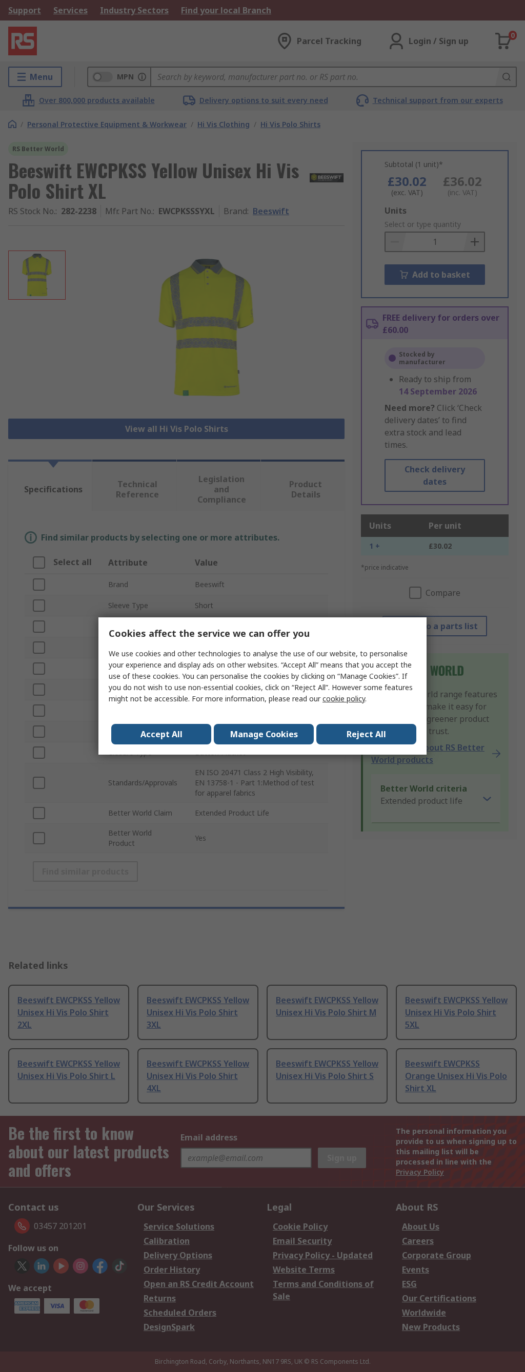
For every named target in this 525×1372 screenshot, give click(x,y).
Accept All (161, 734)
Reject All (366, 734)
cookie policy (343, 698)
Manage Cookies (264, 734)
